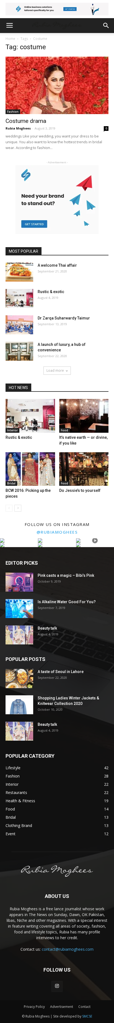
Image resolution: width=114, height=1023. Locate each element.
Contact (84, 1006)
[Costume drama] (57, 85)
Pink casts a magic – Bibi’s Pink (66, 575)
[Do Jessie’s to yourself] (84, 469)
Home (10, 38)
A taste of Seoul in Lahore (61, 671)
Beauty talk (47, 628)
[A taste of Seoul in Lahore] (19, 678)
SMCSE (87, 1016)
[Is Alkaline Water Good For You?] (19, 608)
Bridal (11, 483)
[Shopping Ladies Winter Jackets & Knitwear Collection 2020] (19, 704)
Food (64, 430)
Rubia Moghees (18, 128)
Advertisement (61, 1006)
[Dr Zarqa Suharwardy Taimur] (19, 324)
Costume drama (26, 121)
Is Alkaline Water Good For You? (67, 602)
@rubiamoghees (57, 532)
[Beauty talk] (19, 634)
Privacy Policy (34, 1006)
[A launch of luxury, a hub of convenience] (19, 351)
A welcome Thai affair (57, 265)
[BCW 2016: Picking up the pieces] (30, 469)
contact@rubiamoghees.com (68, 949)
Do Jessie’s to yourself (79, 490)
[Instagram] (57, 986)
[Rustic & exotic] (19, 298)
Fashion (13, 112)
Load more (55, 370)
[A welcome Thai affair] (19, 272)
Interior (12, 430)
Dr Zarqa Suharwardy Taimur (64, 318)
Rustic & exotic (51, 291)
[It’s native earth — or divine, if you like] (84, 416)
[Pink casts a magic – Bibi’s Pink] (19, 582)
